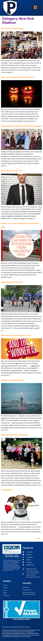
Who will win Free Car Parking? (12, 28)
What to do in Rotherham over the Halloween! (18, 77)
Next (39, 538)
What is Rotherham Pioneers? (12, 282)
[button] (35, 7)
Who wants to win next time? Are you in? (16, 335)
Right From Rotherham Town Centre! (14, 435)
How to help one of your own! (11, 171)
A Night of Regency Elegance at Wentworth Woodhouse (21, 126)
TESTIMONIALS (6, 490)
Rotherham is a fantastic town (12, 380)
